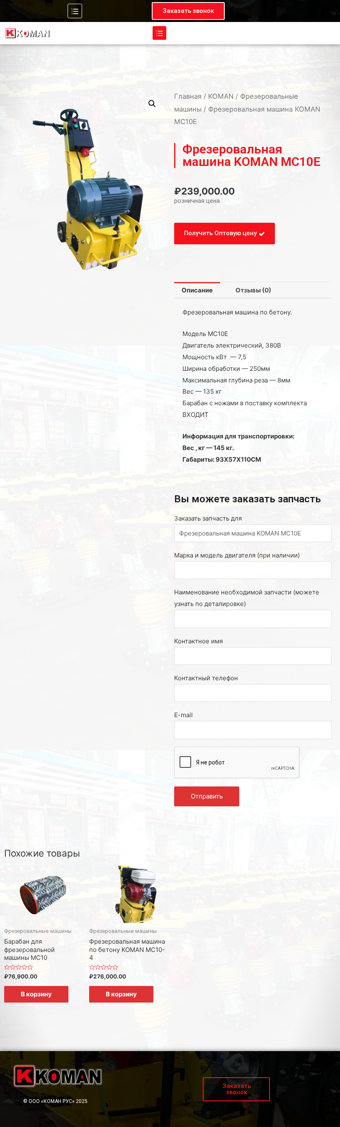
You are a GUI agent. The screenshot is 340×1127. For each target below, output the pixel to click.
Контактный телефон (206, 678)
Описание (197, 290)
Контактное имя (198, 641)
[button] (188, 11)
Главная (188, 96)
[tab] (197, 290)
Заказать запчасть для (208, 518)
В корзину (36, 994)
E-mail (183, 715)
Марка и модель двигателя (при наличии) (237, 555)
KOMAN (220, 96)
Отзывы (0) (253, 290)
